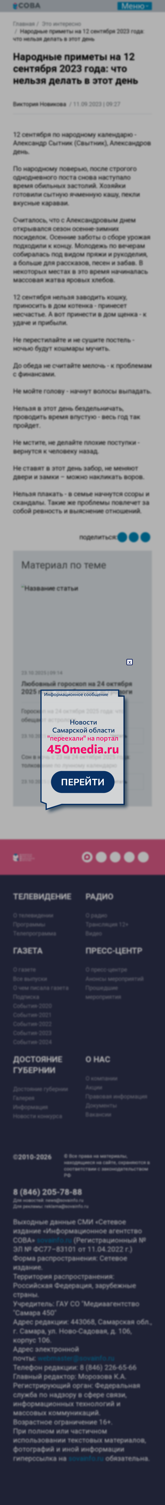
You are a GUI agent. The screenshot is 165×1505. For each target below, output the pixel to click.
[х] (82, 752)
